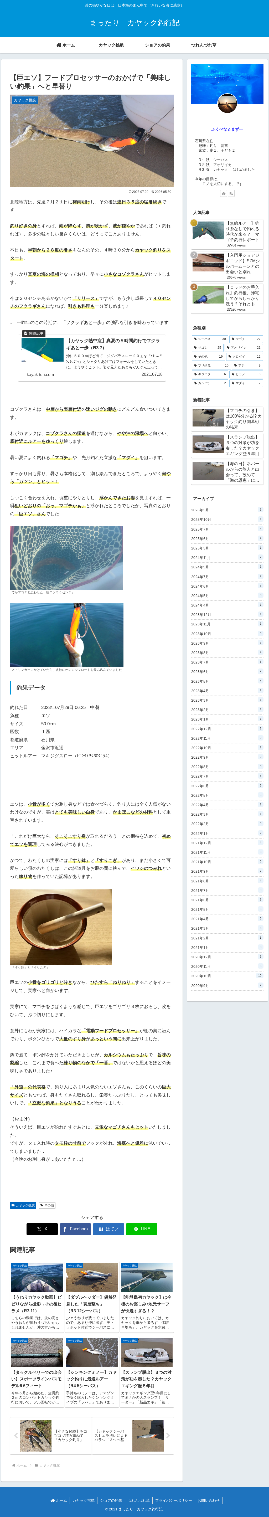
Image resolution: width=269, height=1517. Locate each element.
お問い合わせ (209, 1500)
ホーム (61, 1500)
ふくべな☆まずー (227, 129)
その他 (49, 1205)
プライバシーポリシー (173, 1500)
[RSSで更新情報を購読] (231, 193)
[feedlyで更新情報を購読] (223, 193)
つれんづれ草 (139, 1500)
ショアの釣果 (111, 1500)
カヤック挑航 (25, 1205)
